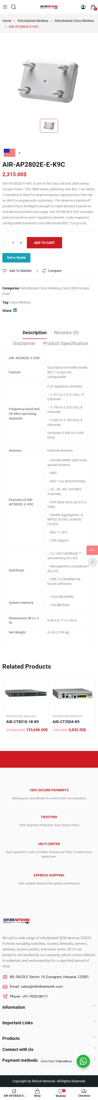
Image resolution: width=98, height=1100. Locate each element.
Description (35, 332)
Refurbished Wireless (21, 716)
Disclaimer (24, 343)
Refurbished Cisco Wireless (40, 288)
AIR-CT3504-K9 (66, 722)
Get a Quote (16, 257)
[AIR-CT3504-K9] (72, 693)
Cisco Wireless (20, 302)
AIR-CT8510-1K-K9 (22, 722)
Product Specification (65, 343)
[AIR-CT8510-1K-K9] (26, 693)
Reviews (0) (66, 332)
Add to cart (44, 243)
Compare (55, 271)
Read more (42, 695)
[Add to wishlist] (42, 683)
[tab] (34, 333)
